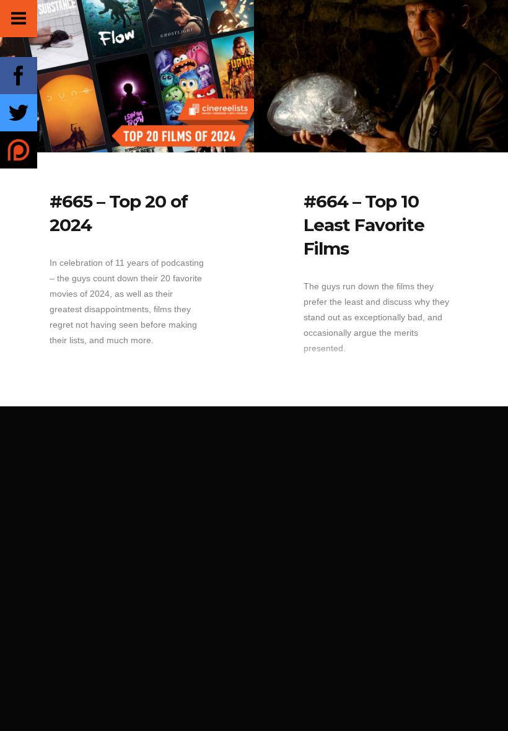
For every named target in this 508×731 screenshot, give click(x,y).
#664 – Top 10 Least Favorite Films (364, 225)
